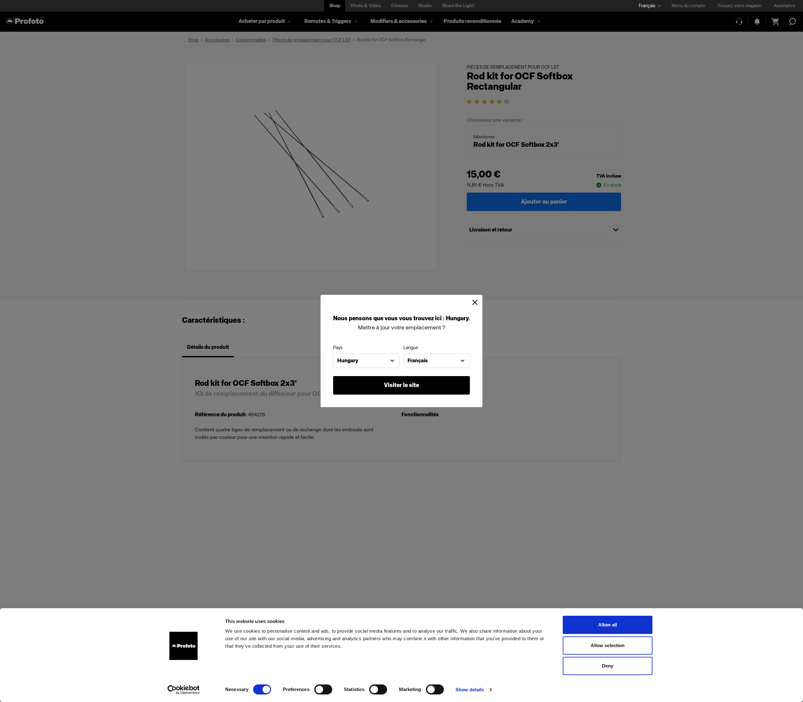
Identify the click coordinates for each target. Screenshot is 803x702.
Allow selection (608, 645)
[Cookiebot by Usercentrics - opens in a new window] (183, 689)
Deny (607, 665)
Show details (469, 689)
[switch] (323, 689)
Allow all (607, 624)
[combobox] (366, 361)
